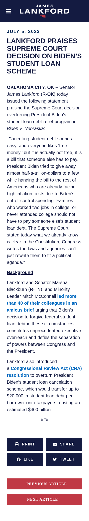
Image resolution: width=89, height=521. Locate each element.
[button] (9, 11)
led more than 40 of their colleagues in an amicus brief (42, 303)
